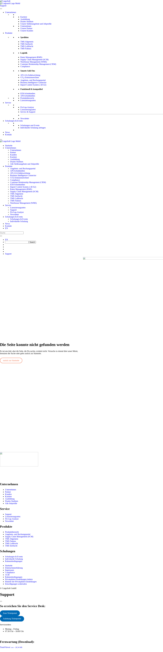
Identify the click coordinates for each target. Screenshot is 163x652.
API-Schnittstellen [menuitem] (17, 171)
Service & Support (27, 112)
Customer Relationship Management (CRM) (38, 64)
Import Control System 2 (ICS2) (33, 85)
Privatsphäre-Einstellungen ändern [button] (19, 579)
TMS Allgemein (26, 42)
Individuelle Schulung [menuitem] (19, 221)
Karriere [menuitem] (13, 157)
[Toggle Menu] (1, 8)
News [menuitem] (7, 224)
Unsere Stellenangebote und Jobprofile (35, 24)
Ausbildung (25, 19)
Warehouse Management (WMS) (33, 62)
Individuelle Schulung (14, 559)
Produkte (8, 33)
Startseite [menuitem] (8, 145)
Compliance (25, 66)
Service (8, 103)
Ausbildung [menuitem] (15, 159)
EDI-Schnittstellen (27, 93)
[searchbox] (17, 242)
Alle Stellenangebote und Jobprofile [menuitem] (24, 164)
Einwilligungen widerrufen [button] (16, 584)
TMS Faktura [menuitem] (15, 201)
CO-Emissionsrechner (29, 77)
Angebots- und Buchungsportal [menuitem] (22, 168)
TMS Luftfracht (26, 46)
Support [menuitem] (13, 210)
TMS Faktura (25, 48)
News (7, 132)
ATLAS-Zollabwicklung (30, 75)
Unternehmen (10, 12)
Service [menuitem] (8, 205)
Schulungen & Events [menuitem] (14, 217)
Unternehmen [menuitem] (10, 148)
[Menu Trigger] (1, 139)
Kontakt (8, 134)
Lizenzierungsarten (28, 100)
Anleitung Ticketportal (12, 619)
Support (8, 254)
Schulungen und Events (29, 125)
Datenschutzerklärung (14, 568)
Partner (8, 492)
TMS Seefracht (26, 44)
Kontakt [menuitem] (8, 226)
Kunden (8, 494)
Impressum (9, 570)
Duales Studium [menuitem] (16, 162)
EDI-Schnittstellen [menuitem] (17, 185)
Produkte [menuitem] (8, 166)
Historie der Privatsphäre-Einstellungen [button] (21, 582)
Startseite (8, 565)
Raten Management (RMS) (31, 57)
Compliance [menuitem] (15, 180)
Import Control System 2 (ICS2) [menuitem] (23, 187)
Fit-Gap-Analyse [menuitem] (17, 212)
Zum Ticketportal (10, 613)
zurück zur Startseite (11, 360)
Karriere (23, 17)
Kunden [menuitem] (13, 155)
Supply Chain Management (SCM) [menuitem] (24, 191)
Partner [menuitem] (13, 152)
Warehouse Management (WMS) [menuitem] (23, 203)
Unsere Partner (26, 28)
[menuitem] (6, 228)
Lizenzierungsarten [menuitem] (17, 207)
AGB (7, 575)
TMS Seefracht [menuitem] (16, 196)
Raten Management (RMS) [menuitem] (21, 189)
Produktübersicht (27, 98)
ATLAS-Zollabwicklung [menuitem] (20, 173)
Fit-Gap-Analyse (27, 107)
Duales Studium (26, 21)
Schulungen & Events (14, 121)
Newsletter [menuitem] (14, 214)
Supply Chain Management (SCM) (34, 59)
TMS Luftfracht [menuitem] (16, 198)
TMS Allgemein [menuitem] (16, 194)
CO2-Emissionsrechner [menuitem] (19, 178)
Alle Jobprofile (11, 503)
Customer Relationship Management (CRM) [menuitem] (28, 182)
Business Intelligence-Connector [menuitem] (23, 175)
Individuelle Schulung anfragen (33, 128)
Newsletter (24, 118)
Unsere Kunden (26, 31)
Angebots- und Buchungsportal (33, 80)
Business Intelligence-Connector (33, 82)
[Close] (1, 601)
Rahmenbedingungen (13, 561)
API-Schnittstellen (27, 96)
